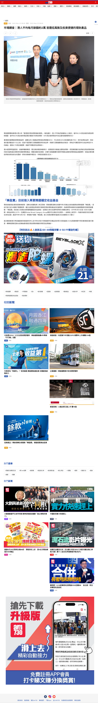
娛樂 (6, 519)
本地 (6, 340)
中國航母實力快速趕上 (58, 514)
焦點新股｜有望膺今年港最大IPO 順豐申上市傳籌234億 (70, 335)
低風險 (49, 291)
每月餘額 (40, 291)
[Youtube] (54, 696)
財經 (5, 23)
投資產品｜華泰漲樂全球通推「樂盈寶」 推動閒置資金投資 (25, 443)
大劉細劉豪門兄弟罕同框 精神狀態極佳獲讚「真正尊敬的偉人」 (25, 515)
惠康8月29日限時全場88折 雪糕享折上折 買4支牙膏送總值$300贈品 (26, 551)
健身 (91, 470)
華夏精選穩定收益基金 (12, 295)
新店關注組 (51, 470)
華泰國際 (8, 291)
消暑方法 (83, 470)
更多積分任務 (59, 691)
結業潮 (32, 470)
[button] (2, 2)
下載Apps (48, 700)
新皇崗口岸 (41, 470)
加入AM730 (56, 700)
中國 (52, 554)
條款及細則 (77, 700)
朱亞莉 (83, 291)
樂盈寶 (16, 291)
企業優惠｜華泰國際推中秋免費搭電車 (64, 371)
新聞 (52, 519)
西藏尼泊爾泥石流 (11, 470)
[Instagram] (49, 696)
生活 (6, 554)
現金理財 (24, 295)
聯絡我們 (41, 700)
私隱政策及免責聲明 (67, 700)
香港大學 (75, 291)
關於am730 (34, 700)
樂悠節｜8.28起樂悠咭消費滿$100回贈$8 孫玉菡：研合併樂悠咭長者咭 (71, 586)
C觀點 (69, 470)
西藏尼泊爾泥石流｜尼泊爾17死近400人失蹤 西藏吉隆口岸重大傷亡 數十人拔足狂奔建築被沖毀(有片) (71, 551)
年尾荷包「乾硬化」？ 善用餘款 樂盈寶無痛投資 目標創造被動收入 (26, 372)
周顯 (13, 474)
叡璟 (76, 470)
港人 (32, 291)
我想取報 (26, 700)
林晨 (90, 291)
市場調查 (24, 291)
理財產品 (66, 291)
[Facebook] (45, 696)
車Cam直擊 (23, 470)
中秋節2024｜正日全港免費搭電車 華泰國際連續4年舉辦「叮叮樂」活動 (25, 336)
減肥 (7, 474)
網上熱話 (60, 470)
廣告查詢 (20, 700)
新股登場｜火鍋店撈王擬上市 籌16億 (63, 407)
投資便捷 (57, 291)
